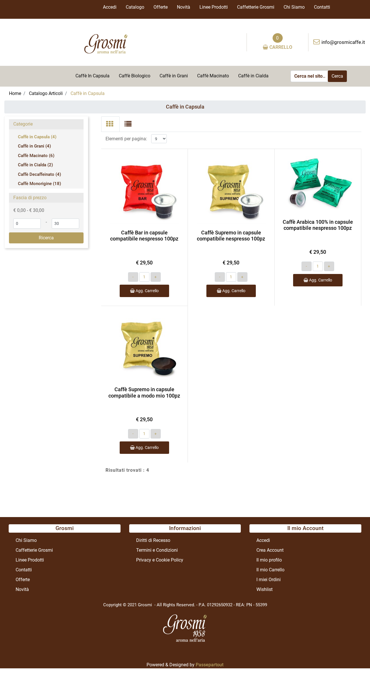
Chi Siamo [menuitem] (294, 7)
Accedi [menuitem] (109, 7)
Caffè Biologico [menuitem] (134, 76)
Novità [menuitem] (183, 7)
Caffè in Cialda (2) (35, 164)
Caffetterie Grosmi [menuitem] (255, 7)
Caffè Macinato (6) (36, 155)
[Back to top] (353, 660)
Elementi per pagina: (126, 138)
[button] (337, 76)
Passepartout (209, 664)
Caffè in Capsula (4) (37, 136)
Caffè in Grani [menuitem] (174, 76)
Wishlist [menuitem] (264, 589)
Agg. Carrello (147, 290)
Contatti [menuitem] (322, 7)
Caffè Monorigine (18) (39, 183)
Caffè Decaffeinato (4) (39, 174)
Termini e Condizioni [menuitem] (157, 550)
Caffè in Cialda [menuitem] (253, 76)
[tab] (110, 124)
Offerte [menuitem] (160, 7)
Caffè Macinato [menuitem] (213, 76)
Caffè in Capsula (185, 107)
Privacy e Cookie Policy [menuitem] (159, 560)
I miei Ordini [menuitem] (268, 579)
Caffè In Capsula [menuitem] (92, 76)
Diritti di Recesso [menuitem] (153, 540)
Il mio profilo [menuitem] (269, 560)
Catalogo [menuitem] (135, 7)
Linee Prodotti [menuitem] (213, 7)
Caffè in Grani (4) (34, 146)
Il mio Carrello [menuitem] (270, 569)
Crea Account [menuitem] (270, 550)
